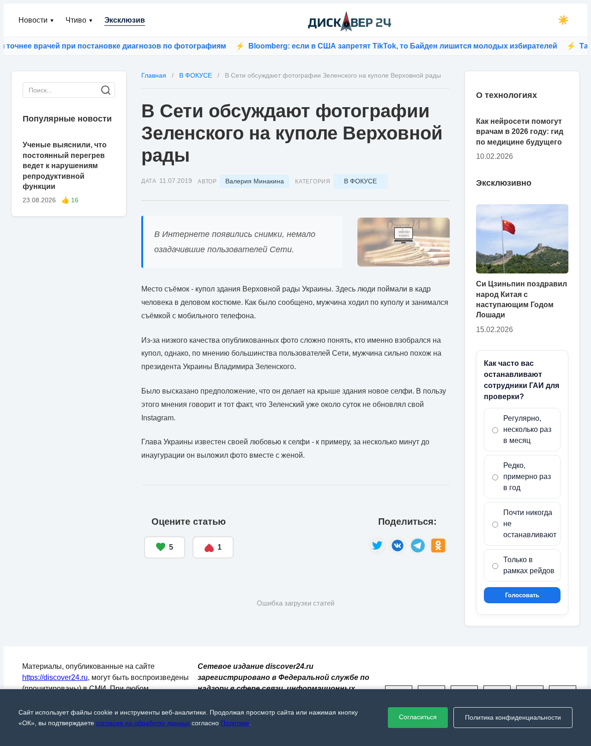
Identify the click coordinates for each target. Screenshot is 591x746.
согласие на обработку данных (143, 723)
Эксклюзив (124, 20)
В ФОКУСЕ (360, 181)
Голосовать (522, 595)
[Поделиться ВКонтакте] (397, 545)
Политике (235, 723)
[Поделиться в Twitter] (377, 545)
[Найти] (105, 90)
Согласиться (418, 717)
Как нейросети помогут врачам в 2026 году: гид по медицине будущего (519, 131)
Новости (36, 20)
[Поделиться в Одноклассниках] (438, 545)
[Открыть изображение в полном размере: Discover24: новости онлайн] (403, 242)
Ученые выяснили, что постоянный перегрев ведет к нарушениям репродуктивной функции (65, 165)
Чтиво (79, 20)
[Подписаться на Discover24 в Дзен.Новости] (300, 538)
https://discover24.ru (55, 677)
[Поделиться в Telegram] (418, 545)
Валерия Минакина (254, 181)
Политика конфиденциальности (513, 717)
